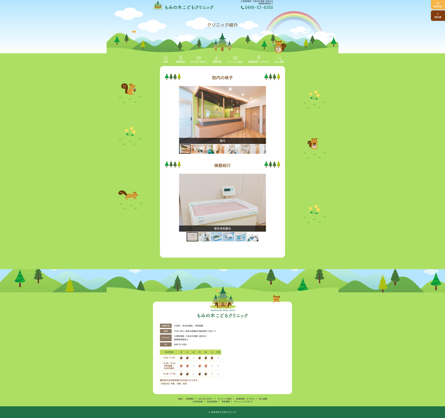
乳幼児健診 (212, 402)
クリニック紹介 (235, 62)
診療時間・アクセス (258, 62)
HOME (165, 62)
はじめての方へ (199, 62)
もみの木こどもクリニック (183, 5)
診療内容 (217, 62)
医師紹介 (180, 62)
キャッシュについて (243, 402)
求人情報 (279, 62)
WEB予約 (438, 6)
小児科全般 (197, 402)
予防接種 (225, 402)
